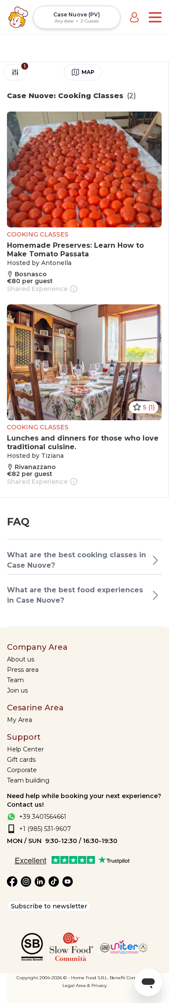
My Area (19, 720)
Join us (17, 690)
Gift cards (21, 759)
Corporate (22, 770)
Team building (28, 780)
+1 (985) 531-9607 (45, 829)
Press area (23, 670)
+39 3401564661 (42, 817)
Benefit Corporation (131, 978)
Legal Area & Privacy (84, 985)
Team (15, 680)
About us (20, 659)
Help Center (25, 749)
